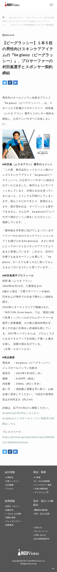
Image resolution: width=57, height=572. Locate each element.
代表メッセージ (12, 481)
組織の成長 (10, 517)
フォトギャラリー (13, 521)
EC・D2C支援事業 (42, 481)
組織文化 (9, 510)
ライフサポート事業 (42, 485)
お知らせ (38, 527)
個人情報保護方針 (42, 539)
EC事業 (37, 477)
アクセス (9, 488)
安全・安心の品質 (42, 513)
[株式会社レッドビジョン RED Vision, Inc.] (12, 4)
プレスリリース (41, 531)
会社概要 (9, 485)
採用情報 (10, 500)
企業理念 (9, 477)
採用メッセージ (12, 506)
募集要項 (9, 525)
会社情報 (10, 472)
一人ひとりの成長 (13, 513)
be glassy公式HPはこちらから (20, 412)
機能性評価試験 (41, 510)
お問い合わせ (40, 535)
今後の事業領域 (41, 488)
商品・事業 (39, 472)
